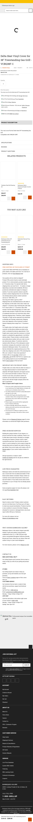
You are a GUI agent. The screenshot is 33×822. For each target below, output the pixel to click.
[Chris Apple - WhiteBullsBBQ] (24, 640)
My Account (5, 689)
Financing (5, 769)
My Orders (5, 696)
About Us (23, 545)
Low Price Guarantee (10, 490)
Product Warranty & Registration (11, 746)
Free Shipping (16, 273)
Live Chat (15, 355)
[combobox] (18, 10)
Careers (4, 718)
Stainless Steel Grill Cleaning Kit (8, 186)
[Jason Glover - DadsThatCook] (8, 640)
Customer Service (9, 733)
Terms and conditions (14, 668)
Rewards (4, 727)
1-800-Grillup (9, 796)
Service (5, 758)
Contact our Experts (7, 457)
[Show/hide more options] (30, 816)
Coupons (4, 778)
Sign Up (26, 665)
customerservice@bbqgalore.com (15, 592)
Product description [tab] (9, 122)
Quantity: (3, 80)
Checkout (4, 702)
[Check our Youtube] (13, 680)
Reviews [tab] (4, 147)
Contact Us (5, 721)
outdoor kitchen (13, 812)
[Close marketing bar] (31, 1)
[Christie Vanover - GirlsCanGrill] (8, 626)
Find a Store (5, 715)
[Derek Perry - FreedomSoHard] (24, 633)
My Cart (4, 699)
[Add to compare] (9, 198)
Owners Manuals (6, 753)
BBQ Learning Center (8, 772)
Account (5, 685)
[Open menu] (2, 10)
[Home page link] (8, 5)
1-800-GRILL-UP (7, 357)
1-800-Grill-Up (14, 590)
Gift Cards (5, 750)
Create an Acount (7, 692)
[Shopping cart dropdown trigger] (30, 5)
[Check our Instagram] (17, 680)
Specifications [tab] (6, 142)
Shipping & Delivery (16, 419)
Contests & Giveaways (8, 775)
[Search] (30, 10)
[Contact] (28, 5)
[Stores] (25, 5)
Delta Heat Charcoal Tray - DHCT (24, 239)
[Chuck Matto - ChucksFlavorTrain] (8, 633)
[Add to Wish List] (14, 163)
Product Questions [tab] (8, 151)
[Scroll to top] (30, 647)
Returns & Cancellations (8, 518)
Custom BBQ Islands (8, 765)
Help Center (5, 737)
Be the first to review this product (9, 70)
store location (10, 360)
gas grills (28, 810)
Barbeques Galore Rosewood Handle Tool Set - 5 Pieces (24, 187)
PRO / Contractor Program (9, 724)
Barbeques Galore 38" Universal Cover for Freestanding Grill (6, 240)
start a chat (15, 600)
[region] (21, 183)
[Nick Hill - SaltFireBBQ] (24, 626)
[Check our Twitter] (8, 680)
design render (6, 449)
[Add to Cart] (30, 819)
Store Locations (11, 577)
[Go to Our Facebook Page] (4, 680)
